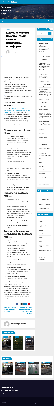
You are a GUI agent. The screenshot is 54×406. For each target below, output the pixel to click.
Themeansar (3, 402)
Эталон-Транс (42, 177)
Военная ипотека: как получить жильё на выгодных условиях (44, 101)
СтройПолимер (43, 144)
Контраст (41, 181)
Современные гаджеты (45, 250)
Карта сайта (48, 400)
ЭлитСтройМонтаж (44, 184)
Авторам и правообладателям (38, 400)
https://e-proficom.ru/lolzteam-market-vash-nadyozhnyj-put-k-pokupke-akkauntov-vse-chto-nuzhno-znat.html (17, 110)
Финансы (41, 254)
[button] (48, 21)
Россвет (41, 140)
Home (29, 400)
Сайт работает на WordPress (7, 400)
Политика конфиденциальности (34, 403)
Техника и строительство (6, 10)
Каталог (41, 221)
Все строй (41, 133)
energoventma (16, 52)
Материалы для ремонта (20, 362)
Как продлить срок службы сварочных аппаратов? (10, 309)
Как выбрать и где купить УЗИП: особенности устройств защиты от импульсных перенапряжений (45, 92)
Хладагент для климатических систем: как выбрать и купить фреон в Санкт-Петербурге (45, 66)
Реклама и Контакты (44, 208)
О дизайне (41, 234)
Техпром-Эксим (43, 137)
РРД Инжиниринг (43, 158)
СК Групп (41, 162)
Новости (8, 29)
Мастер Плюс (42, 170)
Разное (40, 241)
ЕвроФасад (42, 173)
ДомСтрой (41, 129)
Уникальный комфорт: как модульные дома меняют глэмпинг (44, 108)
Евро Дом (41, 166)
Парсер (41, 237)
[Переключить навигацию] (51, 21)
